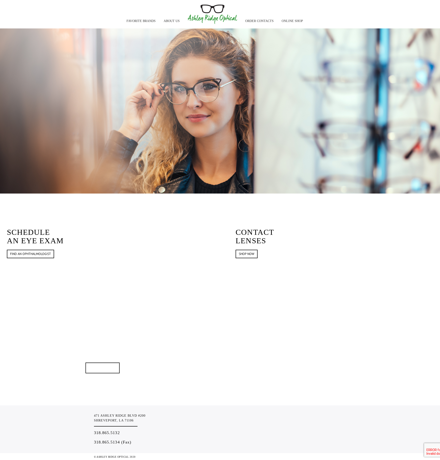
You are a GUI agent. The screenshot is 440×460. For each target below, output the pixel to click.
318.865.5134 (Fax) (112, 442)
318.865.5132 (107, 432)
